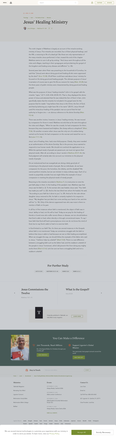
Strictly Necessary (103, 432)
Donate (109, 2)
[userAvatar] (92, 3)
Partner (99, 2)
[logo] (11, 3)
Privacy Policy (54, 434)
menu (5, 2)
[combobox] (55, 2)
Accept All (81, 432)
